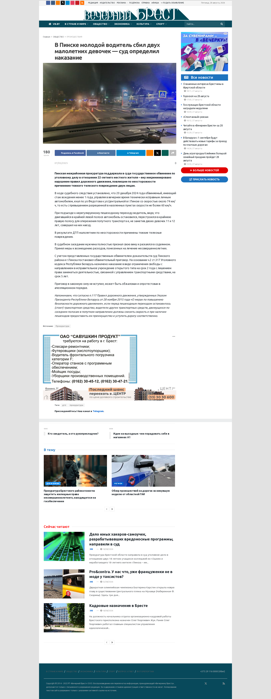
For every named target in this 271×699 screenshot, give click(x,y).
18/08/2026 (107, 549)
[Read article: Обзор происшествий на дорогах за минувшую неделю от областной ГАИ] (143, 471)
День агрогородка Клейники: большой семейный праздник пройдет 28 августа (204, 157)
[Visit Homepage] (135, 13)
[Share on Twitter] (157, 153)
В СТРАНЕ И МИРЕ (75, 24)
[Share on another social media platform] (172, 153)
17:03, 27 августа (194, 99)
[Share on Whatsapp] (165, 153)
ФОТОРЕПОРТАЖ (145, 671)
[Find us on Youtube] (77, 2)
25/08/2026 (107, 582)
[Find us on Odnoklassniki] (58, 2)
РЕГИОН (118, 483)
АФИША (155, 3)
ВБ (91, 549)
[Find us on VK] (53, 2)
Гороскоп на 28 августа (196, 96)
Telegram (98, 411)
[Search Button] (222, 24)
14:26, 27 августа (194, 148)
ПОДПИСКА (134, 3)
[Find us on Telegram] (68, 2)
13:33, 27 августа (194, 164)
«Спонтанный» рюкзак (195, 116)
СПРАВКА (145, 3)
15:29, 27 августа (194, 132)
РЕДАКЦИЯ (93, 3)
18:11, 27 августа (194, 91)
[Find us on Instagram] (72, 2)
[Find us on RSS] (82, 2)
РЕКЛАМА (121, 3)
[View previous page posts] (106, 509)
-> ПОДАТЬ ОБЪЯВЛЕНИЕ (172, 3)
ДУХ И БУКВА (52, 483)
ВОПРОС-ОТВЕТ (126, 671)
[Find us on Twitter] (63, 2)
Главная (46, 37)
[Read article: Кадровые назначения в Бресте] (64, 617)
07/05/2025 (61, 163)
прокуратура (76, 405)
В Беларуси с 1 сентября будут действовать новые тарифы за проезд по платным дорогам (205, 141)
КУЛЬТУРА (143, 24)
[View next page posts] (112, 509)
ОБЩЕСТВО (100, 24)
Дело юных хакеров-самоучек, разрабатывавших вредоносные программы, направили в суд (131, 539)
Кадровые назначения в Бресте (118, 605)
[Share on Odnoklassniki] (149, 153)
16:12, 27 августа (194, 120)
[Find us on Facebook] (48, 2)
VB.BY (56, 24)
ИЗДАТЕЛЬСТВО (107, 3)
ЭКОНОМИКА (122, 24)
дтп (64, 405)
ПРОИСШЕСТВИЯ (74, 37)
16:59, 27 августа (194, 112)
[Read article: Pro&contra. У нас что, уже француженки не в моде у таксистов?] (64, 583)
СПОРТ (160, 24)
